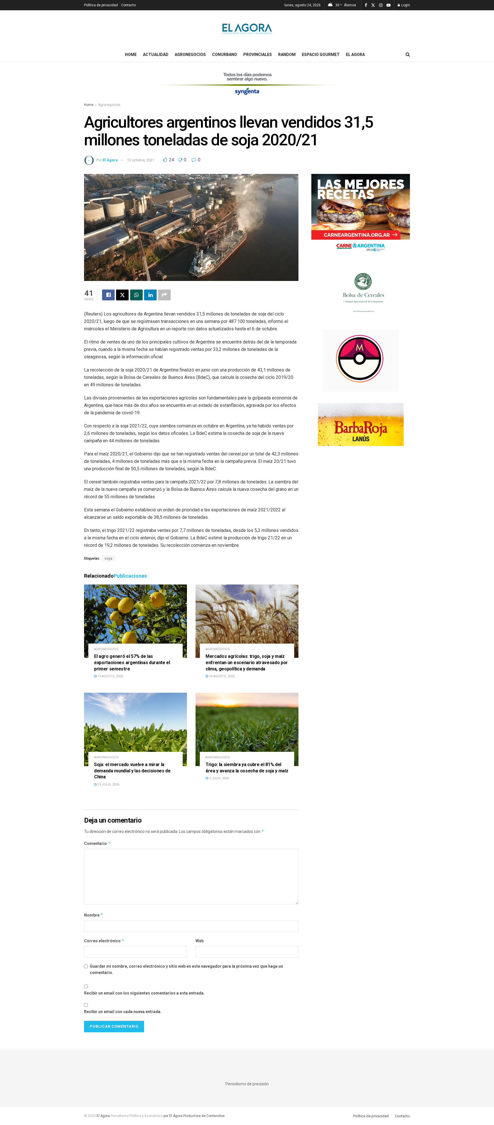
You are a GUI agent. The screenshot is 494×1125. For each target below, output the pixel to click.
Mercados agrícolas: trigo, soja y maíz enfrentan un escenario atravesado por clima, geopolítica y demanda (247, 662)
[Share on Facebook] (108, 295)
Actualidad (155, 54)
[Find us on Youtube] (389, 5)
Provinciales (257, 54)
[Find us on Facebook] (366, 5)
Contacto (128, 5)
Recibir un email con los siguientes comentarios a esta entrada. (144, 993)
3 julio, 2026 (218, 778)
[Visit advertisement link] (247, 88)
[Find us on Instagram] (381, 5)
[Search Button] (408, 54)
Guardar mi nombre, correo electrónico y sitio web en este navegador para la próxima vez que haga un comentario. (186, 969)
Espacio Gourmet (321, 54)
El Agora (355, 54)
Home (131, 54)
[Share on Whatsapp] (136, 295)
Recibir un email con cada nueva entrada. (123, 1011)
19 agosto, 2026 (110, 676)
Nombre (93, 915)
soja (109, 559)
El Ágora (110, 160)
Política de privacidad (101, 5)
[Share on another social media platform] (164, 295)
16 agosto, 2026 (221, 676)
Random (287, 54)
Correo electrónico (104, 940)
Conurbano (224, 54)
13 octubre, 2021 (140, 160)
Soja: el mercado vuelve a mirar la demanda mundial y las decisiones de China (132, 771)
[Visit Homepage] (247, 29)
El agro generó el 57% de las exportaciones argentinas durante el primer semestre (132, 662)
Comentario (97, 843)
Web (200, 941)
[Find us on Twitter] (373, 5)
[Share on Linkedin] (150, 295)
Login (405, 5)
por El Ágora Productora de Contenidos (194, 1116)
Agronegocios (190, 54)
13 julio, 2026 (108, 784)
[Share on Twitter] (122, 295)
